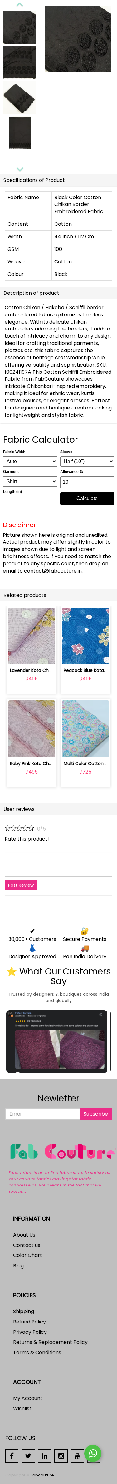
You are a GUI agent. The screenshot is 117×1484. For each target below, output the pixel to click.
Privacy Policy (30, 1332)
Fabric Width (14, 452)
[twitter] (28, 1455)
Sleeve (66, 452)
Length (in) (12, 491)
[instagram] (61, 1455)
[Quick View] (46, 655)
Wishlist (22, 1408)
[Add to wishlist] (31, 655)
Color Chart (27, 1255)
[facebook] (12, 1455)
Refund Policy (29, 1321)
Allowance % (71, 471)
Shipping (23, 1311)
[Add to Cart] (17, 655)
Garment (11, 471)
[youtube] (77, 1455)
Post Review (21, 885)
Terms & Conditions (37, 1352)
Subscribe (96, 1113)
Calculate (87, 498)
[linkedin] (44, 1455)
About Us (24, 1234)
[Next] (19, 168)
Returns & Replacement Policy (50, 1342)
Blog (18, 1265)
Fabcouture (42, 1475)
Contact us (26, 1245)
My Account (27, 1398)
